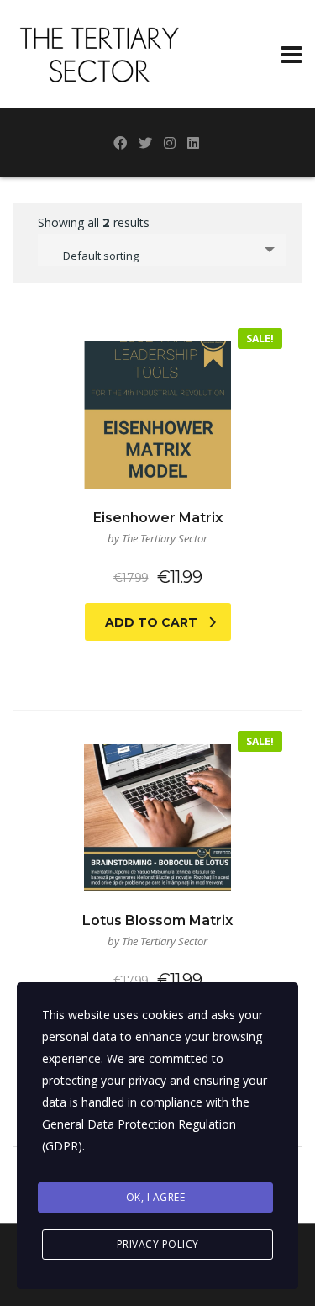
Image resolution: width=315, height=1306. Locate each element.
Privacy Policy (158, 1244)
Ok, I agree (156, 1197)
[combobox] (162, 250)
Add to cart (151, 622)
